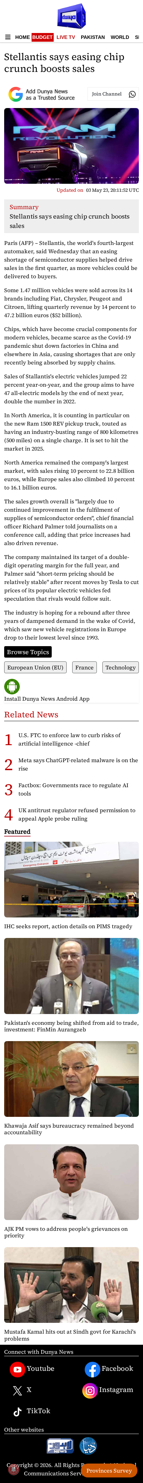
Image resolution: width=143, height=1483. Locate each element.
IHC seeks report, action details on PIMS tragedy (68, 926)
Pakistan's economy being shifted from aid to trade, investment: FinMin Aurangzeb (71, 1026)
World (120, 37)
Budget (42, 37)
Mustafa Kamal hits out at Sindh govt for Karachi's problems (70, 1335)
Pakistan (93, 37)
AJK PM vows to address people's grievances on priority (66, 1232)
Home (22, 37)
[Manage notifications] (13, 1469)
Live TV (66, 37)
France (84, 667)
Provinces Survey (109, 1470)
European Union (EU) (35, 667)
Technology (121, 667)
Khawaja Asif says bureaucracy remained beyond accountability (69, 1129)
